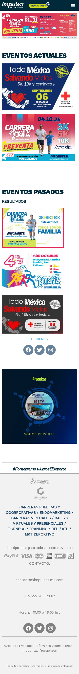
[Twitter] (39, 350)
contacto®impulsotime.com (39, 580)
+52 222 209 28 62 (39, 596)
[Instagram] (51, 350)
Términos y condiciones (54, 646)
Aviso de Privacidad (18, 646)
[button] (72, 5)
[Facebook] (28, 350)
